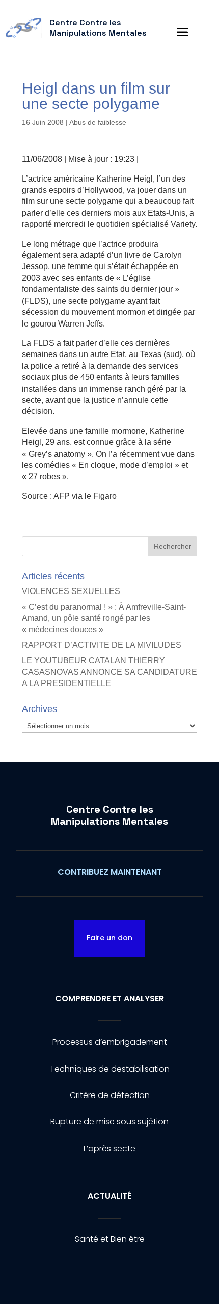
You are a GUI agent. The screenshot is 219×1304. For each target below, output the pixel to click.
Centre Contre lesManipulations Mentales (109, 815)
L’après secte (109, 1148)
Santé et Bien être (110, 1239)
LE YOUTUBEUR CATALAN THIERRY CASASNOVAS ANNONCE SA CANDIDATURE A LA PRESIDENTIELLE (109, 672)
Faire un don (109, 938)
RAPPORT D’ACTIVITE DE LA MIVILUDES (101, 645)
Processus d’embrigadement (109, 1042)
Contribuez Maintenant (110, 872)
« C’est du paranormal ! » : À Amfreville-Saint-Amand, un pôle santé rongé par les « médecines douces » (104, 618)
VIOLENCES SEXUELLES (71, 591)
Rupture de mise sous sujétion (109, 1122)
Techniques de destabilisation (110, 1069)
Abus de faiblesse (97, 122)
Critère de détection (110, 1095)
